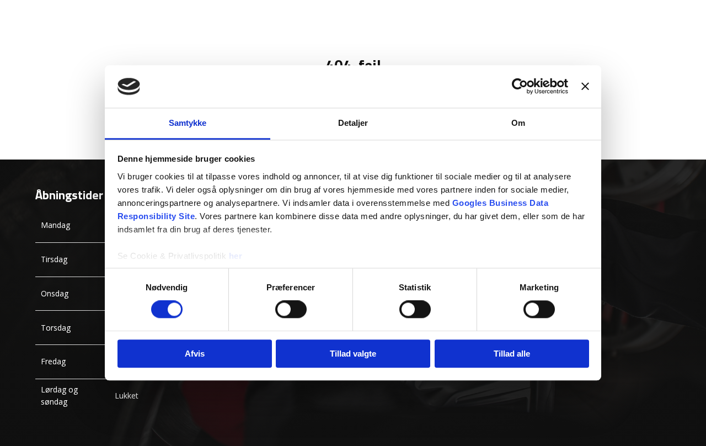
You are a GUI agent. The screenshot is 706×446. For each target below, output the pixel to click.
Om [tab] (518, 123)
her (236, 256)
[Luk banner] (585, 87)
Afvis (195, 353)
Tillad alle (512, 353)
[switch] (291, 309)
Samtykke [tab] (188, 123)
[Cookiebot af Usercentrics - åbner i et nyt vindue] (520, 86)
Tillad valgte (353, 353)
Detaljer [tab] (353, 123)
